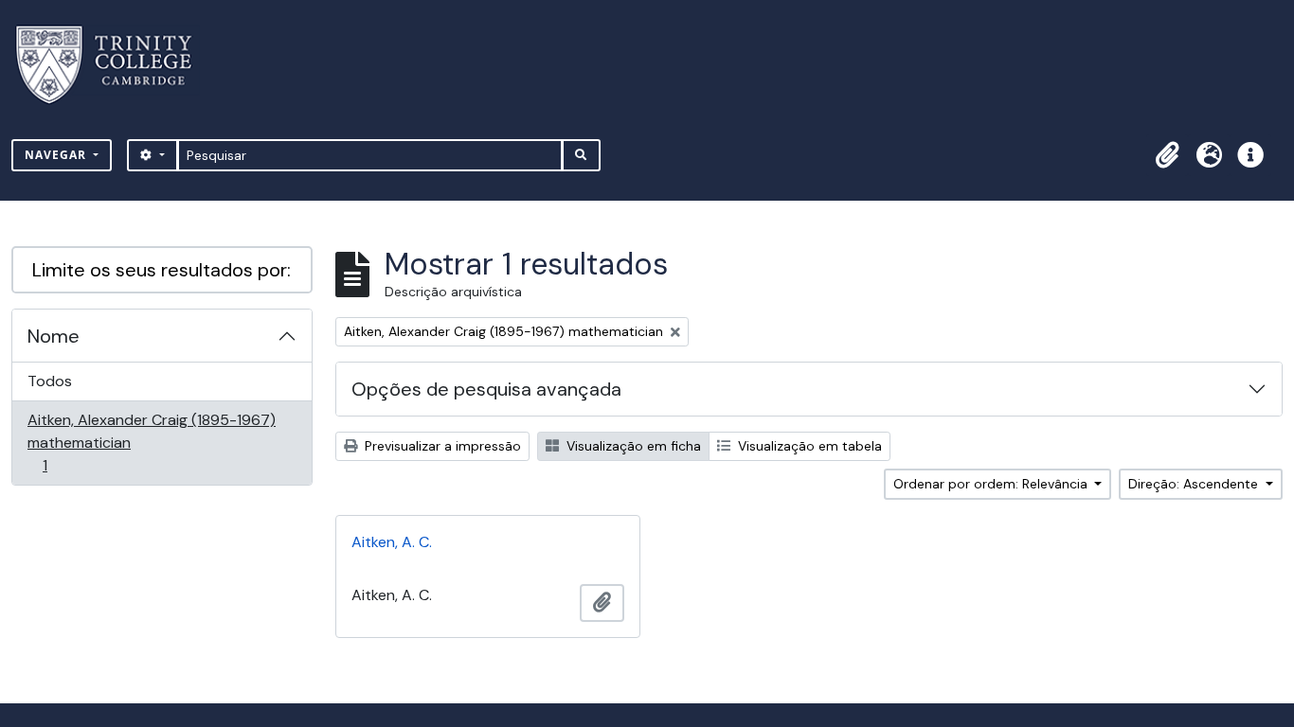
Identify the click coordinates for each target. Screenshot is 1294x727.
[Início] (115, 65)
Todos (49, 381)
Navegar (57, 155)
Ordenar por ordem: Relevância (992, 483)
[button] (1167, 155)
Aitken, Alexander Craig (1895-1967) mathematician (151, 442)
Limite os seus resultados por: (161, 269)
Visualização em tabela (808, 445)
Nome (53, 336)
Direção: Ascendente (1195, 483)
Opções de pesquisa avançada (486, 389)
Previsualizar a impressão (441, 445)
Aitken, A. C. (391, 542)
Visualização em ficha (632, 445)
